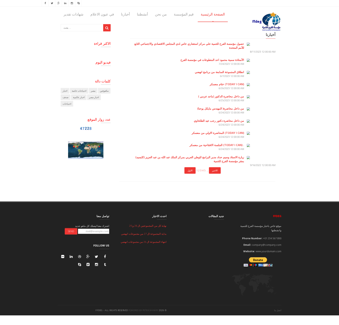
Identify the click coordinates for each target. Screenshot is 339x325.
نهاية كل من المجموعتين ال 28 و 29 (148, 225)
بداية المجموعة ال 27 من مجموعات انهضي (144, 234)
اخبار (65, 90)
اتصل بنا (278, 310)
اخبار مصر (94, 97)
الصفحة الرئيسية (213, 14)
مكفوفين (104, 90)
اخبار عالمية (79, 97)
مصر (93, 90)
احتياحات (67, 103)
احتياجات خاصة (79, 90)
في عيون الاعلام (102, 14)
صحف (65, 97)
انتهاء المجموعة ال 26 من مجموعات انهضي (144, 242)
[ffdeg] (266, 12)
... (207, 170)
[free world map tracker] (85, 150)
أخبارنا (125, 14)
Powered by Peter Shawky (143, 310)
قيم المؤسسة (184, 14)
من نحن (161, 14)
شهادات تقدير (73, 14)
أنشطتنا (142, 14)
